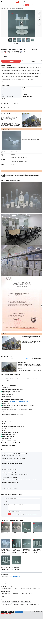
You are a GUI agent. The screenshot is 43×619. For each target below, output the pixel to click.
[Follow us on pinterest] (41, 611)
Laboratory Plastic (15, 601)
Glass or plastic (3, 578)
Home (2, 8)
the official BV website (27, 358)
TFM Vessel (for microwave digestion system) (6, 581)
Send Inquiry (11, 61)
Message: (5, 504)
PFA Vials (26, 401)
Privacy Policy (39, 615)
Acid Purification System (36, 581)
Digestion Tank (13, 581)
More (2, 609)
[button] (1, 1)
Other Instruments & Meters (18, 8)
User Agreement (27, 615)
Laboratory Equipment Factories (7, 598)
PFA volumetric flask (20, 401)
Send (9, 514)
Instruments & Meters (8, 8)
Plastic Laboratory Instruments (18, 604)
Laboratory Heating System (26, 581)
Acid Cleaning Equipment (5, 583)
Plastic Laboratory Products (26, 601)
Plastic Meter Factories (6, 601)
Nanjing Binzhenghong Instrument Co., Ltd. (11, 51)
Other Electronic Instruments (26, 593)
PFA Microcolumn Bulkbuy (6, 607)
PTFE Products (34, 578)
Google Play (10, 611)
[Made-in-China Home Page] (21, 2)
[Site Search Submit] (27, 5)
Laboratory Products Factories (32, 598)
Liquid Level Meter (15, 593)
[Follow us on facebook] (34, 611)
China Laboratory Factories (20, 598)
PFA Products (13, 578)
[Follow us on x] (36, 611)
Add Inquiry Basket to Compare (22, 43)
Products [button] (11, 5)
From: (6, 498)
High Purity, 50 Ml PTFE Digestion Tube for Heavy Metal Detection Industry (37, 550)
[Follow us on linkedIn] (30, 613)
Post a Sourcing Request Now (32, 514)
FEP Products (24, 578)
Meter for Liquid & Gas (6, 593)
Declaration (33, 615)
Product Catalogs (17, 576)
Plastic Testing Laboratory (6, 604)
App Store (4, 611)
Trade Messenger (18, 611)
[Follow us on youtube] (39, 611)
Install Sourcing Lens (6, 613)
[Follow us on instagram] (38, 611)
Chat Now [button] (33, 61)
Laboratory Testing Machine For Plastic (33, 604)
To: (6, 501)
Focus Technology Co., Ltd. (14, 615)
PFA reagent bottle (12, 401)
